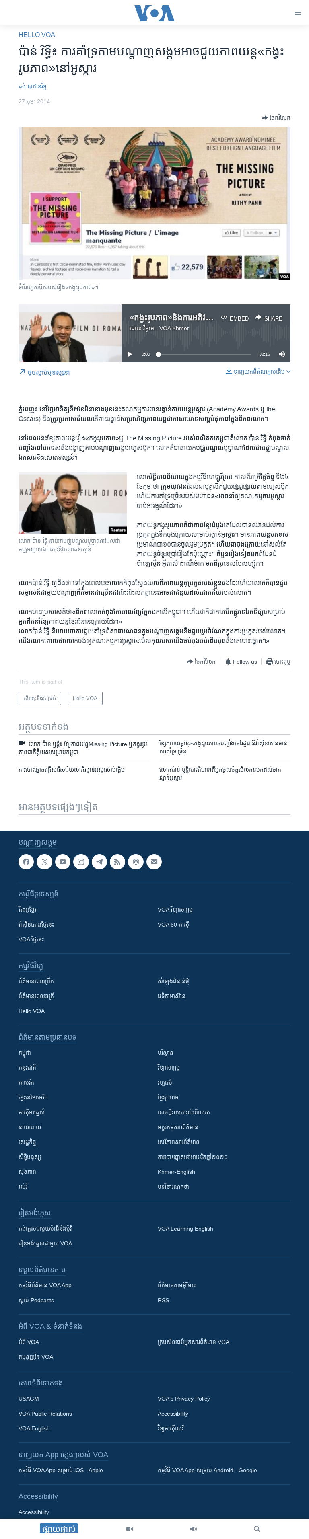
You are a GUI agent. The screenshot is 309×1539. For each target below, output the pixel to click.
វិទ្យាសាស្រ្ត (169, 1067)
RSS (163, 1300)
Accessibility (173, 1413)
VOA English (34, 1428)
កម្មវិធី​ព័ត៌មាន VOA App (45, 1285)
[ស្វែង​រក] (257, 1529)
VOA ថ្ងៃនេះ (31, 939)
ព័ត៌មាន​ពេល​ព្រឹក (36, 981)
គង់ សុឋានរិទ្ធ (32, 86)
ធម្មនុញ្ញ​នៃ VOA (36, 1357)
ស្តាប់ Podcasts (36, 1300)
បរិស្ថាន (165, 1053)
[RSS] (117, 861)
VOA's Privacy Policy (184, 1398)
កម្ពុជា (25, 1053)
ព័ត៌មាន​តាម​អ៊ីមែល (177, 1285)
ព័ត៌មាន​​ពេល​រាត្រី (36, 996)
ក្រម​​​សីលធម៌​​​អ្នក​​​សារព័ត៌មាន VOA (193, 1342)
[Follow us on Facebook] (26, 861)
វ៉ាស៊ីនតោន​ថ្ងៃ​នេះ (36, 924)
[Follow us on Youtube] (62, 861)
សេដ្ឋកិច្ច (27, 1142)
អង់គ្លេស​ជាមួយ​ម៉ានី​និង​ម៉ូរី (45, 1228)
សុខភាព (27, 1172)
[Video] (129, 1529)
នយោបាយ (30, 1127)
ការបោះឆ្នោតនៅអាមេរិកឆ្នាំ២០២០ (193, 1157)
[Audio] (193, 1529)
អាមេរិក (26, 1082)
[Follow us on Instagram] (81, 861)
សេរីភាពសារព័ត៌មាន (179, 1142)
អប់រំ (23, 1187)
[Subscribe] (154, 861)
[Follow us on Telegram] (99, 861)
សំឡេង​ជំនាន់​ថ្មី (173, 981)
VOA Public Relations (45, 1413)
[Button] (276, 118)
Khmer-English (176, 1172)
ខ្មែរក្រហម (168, 1097)
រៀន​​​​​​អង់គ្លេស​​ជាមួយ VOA (45, 1243)
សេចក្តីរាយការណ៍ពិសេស (184, 1112)
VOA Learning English (185, 1228)
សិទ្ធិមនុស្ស (30, 1157)
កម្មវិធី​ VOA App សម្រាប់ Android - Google (207, 1470)
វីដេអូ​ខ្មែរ (27, 909)
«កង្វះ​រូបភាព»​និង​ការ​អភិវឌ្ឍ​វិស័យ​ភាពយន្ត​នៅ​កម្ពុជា (207, 317)
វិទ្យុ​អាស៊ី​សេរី (170, 1428)
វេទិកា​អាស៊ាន (171, 996)
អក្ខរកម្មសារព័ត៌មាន (178, 1127)
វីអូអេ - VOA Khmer (166, 328)
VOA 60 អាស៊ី (173, 924)
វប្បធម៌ (165, 1082)
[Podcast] (135, 861)
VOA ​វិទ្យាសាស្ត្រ (175, 909)
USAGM (29, 1398)
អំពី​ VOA (29, 1342)
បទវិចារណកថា (173, 1187)
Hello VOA (37, 34)
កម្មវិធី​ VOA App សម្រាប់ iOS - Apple (61, 1470)
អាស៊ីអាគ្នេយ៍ (32, 1112)
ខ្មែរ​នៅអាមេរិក (33, 1097)
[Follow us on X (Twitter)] (44, 861)
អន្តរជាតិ (27, 1067)
